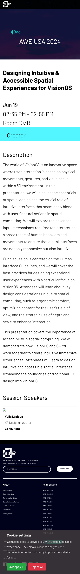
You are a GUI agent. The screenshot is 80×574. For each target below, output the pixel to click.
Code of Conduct (8, 494)
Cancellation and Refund (11, 502)
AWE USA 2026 (48, 490)
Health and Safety (9, 506)
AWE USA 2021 (48, 521)
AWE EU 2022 (47, 514)
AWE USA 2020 (48, 525)
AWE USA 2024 (48, 502)
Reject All (36, 567)
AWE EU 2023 (47, 506)
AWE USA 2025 (48, 494)
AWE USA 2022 (48, 517)
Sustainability (7, 490)
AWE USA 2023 (48, 510)
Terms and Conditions (10, 498)
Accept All (16, 567)
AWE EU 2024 (47, 498)
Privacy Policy (7, 514)
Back (18, 31)
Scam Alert (6, 510)
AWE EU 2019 (47, 529)
